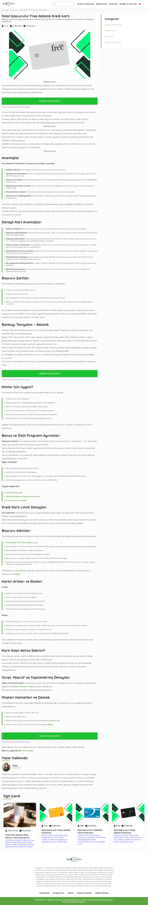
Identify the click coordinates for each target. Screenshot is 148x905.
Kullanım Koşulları (84, 893)
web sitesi (21, 717)
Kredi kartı (113, 4)
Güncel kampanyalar (14, 492)
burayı (34, 690)
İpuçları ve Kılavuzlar (85, 4)
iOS (32, 570)
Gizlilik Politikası (102, 893)
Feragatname (58, 893)
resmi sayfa (27, 750)
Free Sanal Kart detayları (16, 500)
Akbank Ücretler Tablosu (23, 686)
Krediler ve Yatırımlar (128, 4)
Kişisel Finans (101, 4)
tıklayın (16, 574)
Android (22, 570)
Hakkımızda (44, 893)
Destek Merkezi (47, 724)
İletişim (71, 893)
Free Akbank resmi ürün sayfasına (20, 542)
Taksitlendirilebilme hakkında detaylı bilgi (23, 496)
